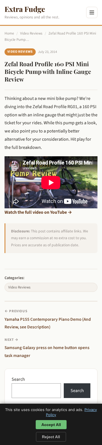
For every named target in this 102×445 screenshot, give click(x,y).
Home (9, 33)
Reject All (51, 437)
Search (18, 379)
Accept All (51, 424)
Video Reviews (31, 33)
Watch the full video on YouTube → (38, 212)
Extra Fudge (25, 9)
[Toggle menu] (91, 12)
